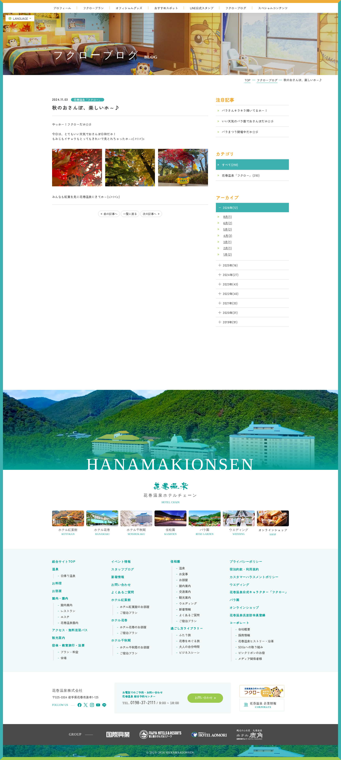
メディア (250, 659)
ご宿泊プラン (129, 613)
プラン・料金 (69, 652)
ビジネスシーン (189, 653)
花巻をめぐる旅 (189, 641)
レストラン (68, 611)
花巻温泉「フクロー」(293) (240, 175)
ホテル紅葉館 (121, 599)
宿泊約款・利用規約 (244, 569)
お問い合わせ (121, 584)
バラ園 (235, 599)
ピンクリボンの (251, 653)
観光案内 (58, 637)
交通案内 (185, 592)
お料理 (57, 583)
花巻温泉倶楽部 (248, 615)
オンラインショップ (244, 607)
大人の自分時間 (189, 647)
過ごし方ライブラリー (186, 628)
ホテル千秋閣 (121, 640)
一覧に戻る (130, 214)
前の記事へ (110, 214)
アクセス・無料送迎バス (70, 630)
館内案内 (66, 605)
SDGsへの (250, 647)
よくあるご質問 (122, 592)
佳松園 (175, 561)
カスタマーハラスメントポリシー (254, 577)
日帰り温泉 (68, 576)
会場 (64, 658)
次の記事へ (149, 214)
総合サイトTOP (63, 561)
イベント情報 (121, 561)
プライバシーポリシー (246, 561)
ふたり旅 (185, 635)
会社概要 (244, 629)
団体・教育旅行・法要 (68, 645)
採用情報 (244, 635)
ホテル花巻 (119, 620)
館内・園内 (60, 598)
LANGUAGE (20, 18)
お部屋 (57, 591)
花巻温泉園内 (69, 623)
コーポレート (239, 623)
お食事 (183, 574)
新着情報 (117, 577)
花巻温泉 (259, 592)
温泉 (55, 569)
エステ (65, 617)
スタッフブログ (122, 569)
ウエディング (188, 603)
